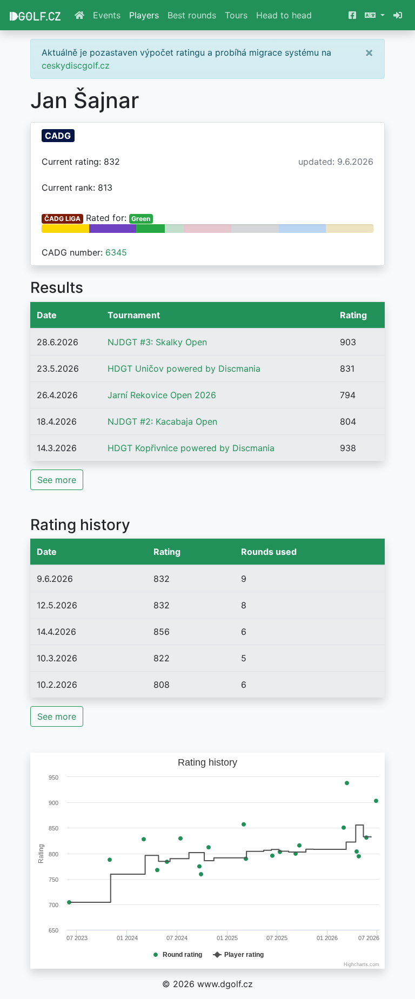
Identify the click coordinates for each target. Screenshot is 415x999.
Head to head (284, 15)
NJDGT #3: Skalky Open (157, 342)
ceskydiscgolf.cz (76, 65)
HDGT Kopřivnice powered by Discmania (191, 447)
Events (107, 15)
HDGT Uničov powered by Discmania (184, 368)
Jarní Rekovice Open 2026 (162, 395)
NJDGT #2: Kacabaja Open (162, 421)
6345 (116, 252)
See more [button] (56, 479)
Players (144, 15)
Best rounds (192, 15)
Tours (236, 15)
